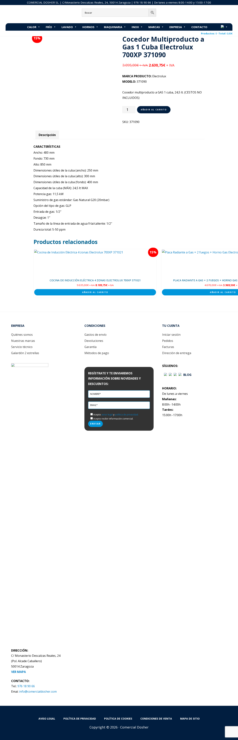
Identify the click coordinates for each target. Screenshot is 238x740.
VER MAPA (18, 672)
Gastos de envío (95, 335)
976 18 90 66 (142, 2)
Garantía (90, 347)
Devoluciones (93, 341)
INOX (135, 27)
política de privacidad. (127, 414)
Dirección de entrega (176, 353)
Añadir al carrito (154, 109)
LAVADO (67, 27)
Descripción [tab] (47, 135)
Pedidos (167, 341)
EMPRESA (175, 27)
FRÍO (49, 27)
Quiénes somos (22, 335)
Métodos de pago (96, 353)
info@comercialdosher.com (38, 691)
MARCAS (154, 27)
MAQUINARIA (113, 27)
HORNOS (88, 27)
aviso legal (107, 414)
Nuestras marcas (23, 341)
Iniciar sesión (171, 335)
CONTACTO (199, 27)
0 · (216, 33)
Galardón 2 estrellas (25, 353)
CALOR (31, 27)
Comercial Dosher (29, 14)
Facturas (168, 347)
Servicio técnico (22, 347)
